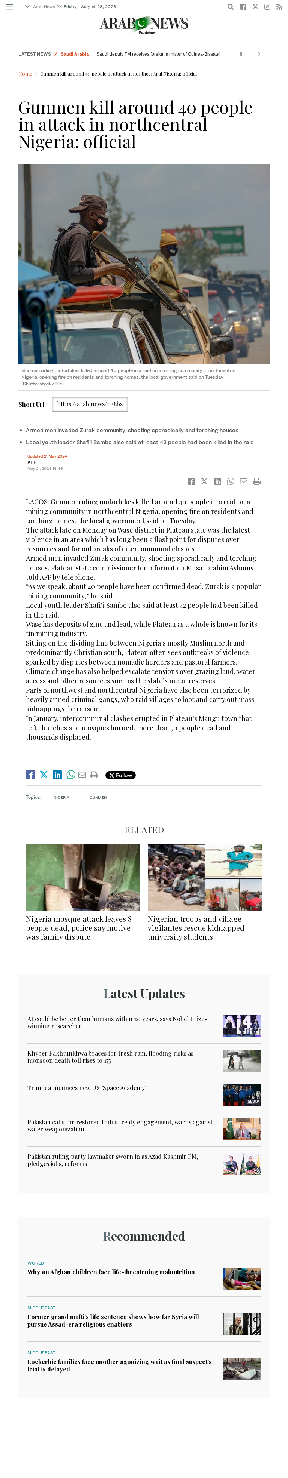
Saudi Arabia (75, 54)
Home (25, 73)
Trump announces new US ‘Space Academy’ (86, 1087)
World (35, 1263)
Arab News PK (47, 6)
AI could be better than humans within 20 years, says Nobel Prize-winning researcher (117, 1022)
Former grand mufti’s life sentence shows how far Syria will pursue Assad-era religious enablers (113, 1320)
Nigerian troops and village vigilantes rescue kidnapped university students (196, 928)
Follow (123, 775)
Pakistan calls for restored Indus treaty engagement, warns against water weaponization (120, 1125)
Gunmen (98, 797)
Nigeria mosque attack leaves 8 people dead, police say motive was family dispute (79, 928)
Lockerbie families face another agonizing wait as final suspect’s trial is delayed (119, 1365)
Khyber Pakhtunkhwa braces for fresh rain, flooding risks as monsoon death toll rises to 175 (110, 1056)
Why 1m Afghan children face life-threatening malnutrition (111, 1272)
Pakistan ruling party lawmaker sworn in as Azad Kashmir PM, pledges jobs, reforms (112, 1159)
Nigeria (61, 797)
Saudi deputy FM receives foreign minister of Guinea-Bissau (157, 54)
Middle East (41, 1308)
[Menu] (10, 7)
